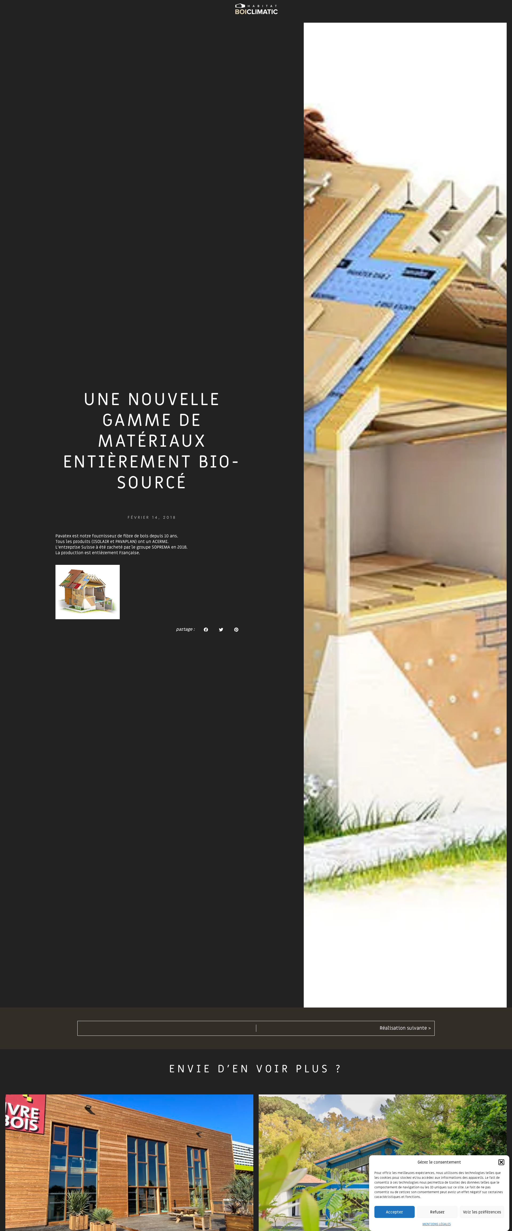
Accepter (394, 1212)
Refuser (437, 1212)
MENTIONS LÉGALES (436, 1224)
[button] (501, 1162)
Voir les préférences (482, 1212)
